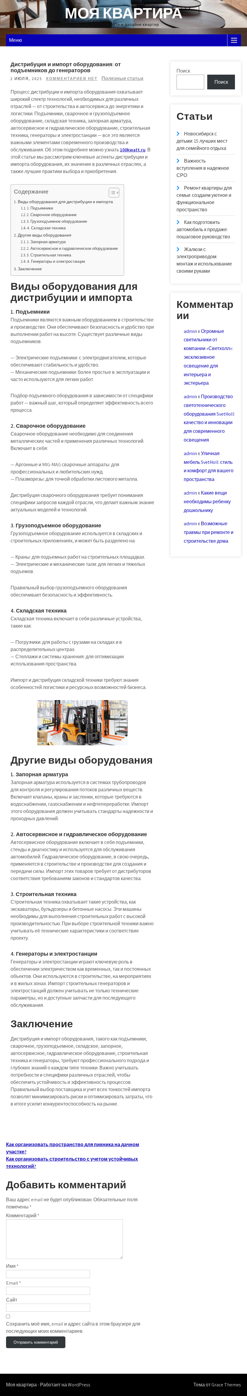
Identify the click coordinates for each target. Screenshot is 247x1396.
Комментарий (22, 1215)
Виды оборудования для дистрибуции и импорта (65, 201)
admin (190, 331)
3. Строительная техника (49, 255)
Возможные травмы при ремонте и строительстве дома (208, 532)
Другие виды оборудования (44, 235)
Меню (15, 40)
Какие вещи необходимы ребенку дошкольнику (207, 501)
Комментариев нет (72, 78)
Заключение (30, 268)
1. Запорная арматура (46, 241)
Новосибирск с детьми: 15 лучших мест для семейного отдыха (202, 141)
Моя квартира (124, 13)
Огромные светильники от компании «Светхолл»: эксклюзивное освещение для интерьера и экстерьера (208, 357)
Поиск (183, 71)
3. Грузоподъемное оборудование (57, 221)
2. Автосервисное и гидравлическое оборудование (72, 248)
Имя (12, 1266)
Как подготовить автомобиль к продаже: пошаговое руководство (203, 229)
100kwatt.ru (132, 150)
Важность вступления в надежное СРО (203, 168)
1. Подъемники (40, 208)
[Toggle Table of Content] (111, 193)
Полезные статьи (122, 78)
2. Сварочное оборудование (52, 214)
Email (13, 1283)
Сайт (11, 1300)
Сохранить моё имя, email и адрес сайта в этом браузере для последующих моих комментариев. (73, 1327)
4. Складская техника (46, 228)
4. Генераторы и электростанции (56, 261)
